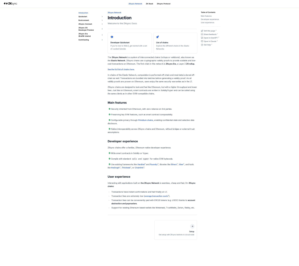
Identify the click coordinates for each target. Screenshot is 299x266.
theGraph (115, 167)
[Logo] (10, 3)
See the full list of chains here (121, 69)
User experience (119, 176)
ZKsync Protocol (164, 4)
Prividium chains (145, 120)
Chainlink (139, 167)
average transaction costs (156, 196)
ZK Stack (149, 4)
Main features (117, 102)
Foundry (154, 164)
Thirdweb (126, 167)
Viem (181, 164)
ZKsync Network (135, 4)
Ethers (174, 164)
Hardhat (141, 164)
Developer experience (123, 141)
